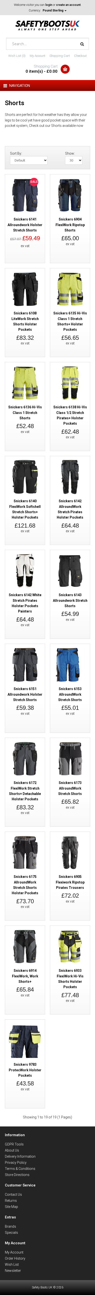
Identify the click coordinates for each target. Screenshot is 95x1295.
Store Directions (17, 1175)
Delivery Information (20, 1156)
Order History (15, 1258)
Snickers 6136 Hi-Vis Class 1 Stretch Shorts (25, 412)
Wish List (12, 1264)
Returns (11, 1201)
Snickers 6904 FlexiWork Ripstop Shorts (70, 224)
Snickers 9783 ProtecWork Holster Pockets (25, 1070)
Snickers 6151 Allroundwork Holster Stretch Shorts (25, 694)
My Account (37, 56)
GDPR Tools (14, 1144)
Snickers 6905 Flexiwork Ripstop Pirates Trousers (70, 882)
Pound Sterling (53, 10)
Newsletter (13, 1271)
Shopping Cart (59, 56)
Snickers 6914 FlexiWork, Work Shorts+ (25, 976)
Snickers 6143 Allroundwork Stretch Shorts (70, 600)
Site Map (11, 1207)
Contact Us (13, 1194)
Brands (10, 1226)
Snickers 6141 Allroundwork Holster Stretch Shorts (25, 224)
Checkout (80, 56)
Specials (11, 1233)
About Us (12, 1150)
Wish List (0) (17, 56)
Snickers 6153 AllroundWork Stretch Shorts (70, 694)
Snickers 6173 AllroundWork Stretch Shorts (70, 788)
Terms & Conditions (20, 1169)
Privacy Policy (16, 1162)
